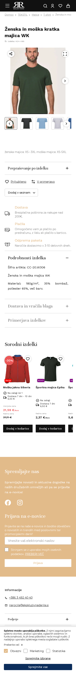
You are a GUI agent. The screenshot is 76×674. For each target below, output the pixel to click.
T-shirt (47, 14)
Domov (9, 14)
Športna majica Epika (50, 387)
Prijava (38, 563)
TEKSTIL (22, 14)
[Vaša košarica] (68, 6)
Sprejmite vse (38, 667)
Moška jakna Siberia (16, 387)
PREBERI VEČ (34, 554)
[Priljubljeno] (28, 359)
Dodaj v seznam (19, 192)
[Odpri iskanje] (45, 6)
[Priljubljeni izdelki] (60, 6)
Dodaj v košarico (17, 428)
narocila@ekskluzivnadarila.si (29, 605)
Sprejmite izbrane (38, 658)
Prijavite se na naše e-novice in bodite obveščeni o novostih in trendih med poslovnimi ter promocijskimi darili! (37, 530)
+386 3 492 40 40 (21, 597)
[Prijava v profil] (52, 6)
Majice (35, 14)
